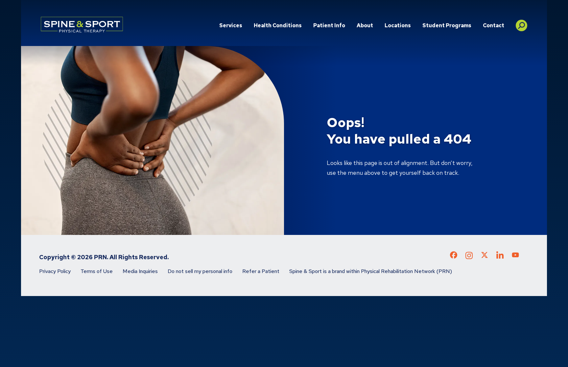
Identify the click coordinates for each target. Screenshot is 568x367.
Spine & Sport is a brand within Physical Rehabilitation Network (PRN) (370, 271)
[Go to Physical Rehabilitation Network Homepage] (82, 24)
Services (230, 25)
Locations (398, 25)
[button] (521, 23)
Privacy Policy (55, 271)
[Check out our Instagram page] (469, 257)
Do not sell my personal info (200, 271)
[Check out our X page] (484, 256)
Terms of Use (97, 271)
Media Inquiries (140, 271)
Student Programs (446, 25)
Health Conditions (278, 25)
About (365, 25)
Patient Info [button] (329, 25)
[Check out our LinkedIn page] (500, 257)
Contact (493, 25)
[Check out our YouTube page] (515, 256)
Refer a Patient (260, 271)
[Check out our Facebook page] (453, 256)
